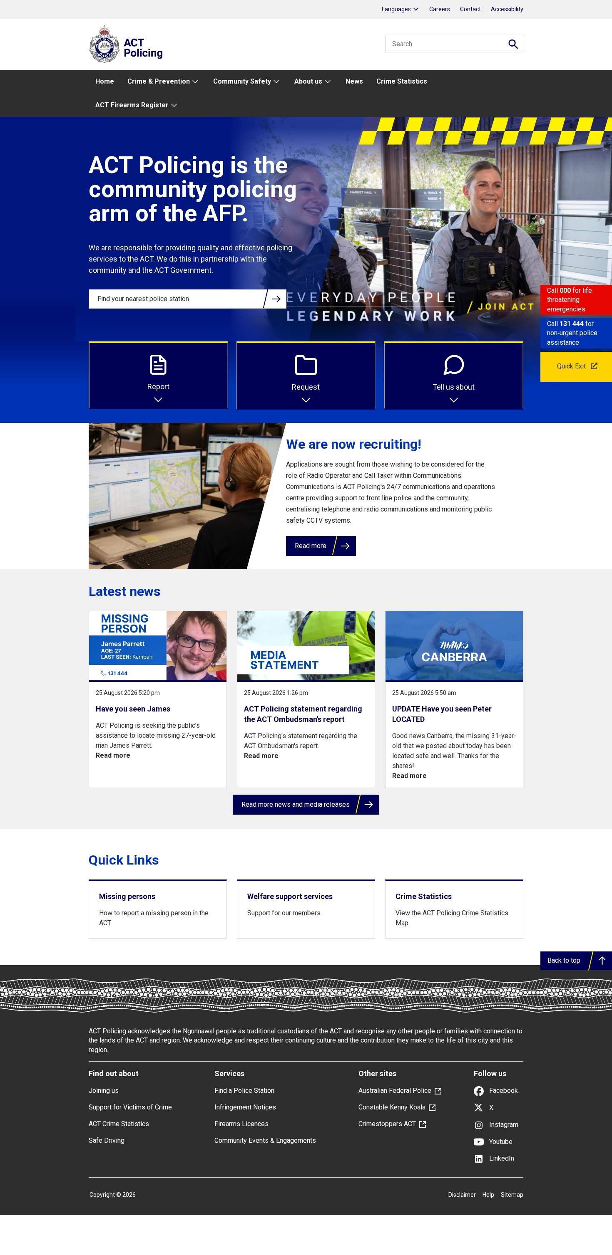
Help (488, 1194)
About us (308, 81)
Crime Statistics (401, 81)
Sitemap (512, 1194)
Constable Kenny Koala (391, 1107)
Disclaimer (462, 1194)
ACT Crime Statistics (119, 1124)
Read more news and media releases (295, 804)
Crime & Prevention (158, 81)
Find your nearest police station (143, 299)
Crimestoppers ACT (387, 1124)
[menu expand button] (195, 82)
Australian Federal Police (394, 1090)
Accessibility (507, 9)
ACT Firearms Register (132, 105)
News (354, 81)
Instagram (503, 1125)
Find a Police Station (244, 1090)
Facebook (503, 1090)
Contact (470, 9)
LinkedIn (501, 1158)
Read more (310, 546)
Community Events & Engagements (265, 1140)
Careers (439, 9)
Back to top (563, 960)
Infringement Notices (245, 1107)
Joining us (104, 1090)
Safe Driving (106, 1140)
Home (104, 81)
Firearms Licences (241, 1124)
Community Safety (242, 81)
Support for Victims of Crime (130, 1107)
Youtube (500, 1142)
